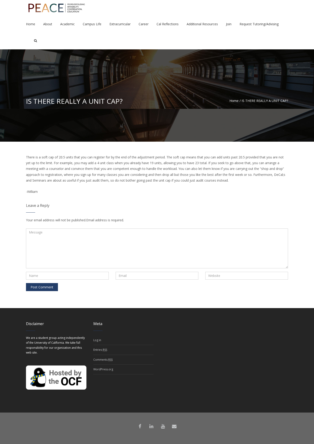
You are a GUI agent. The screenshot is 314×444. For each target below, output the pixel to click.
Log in (97, 340)
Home (234, 100)
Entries (100, 350)
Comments (103, 360)
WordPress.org (103, 369)
